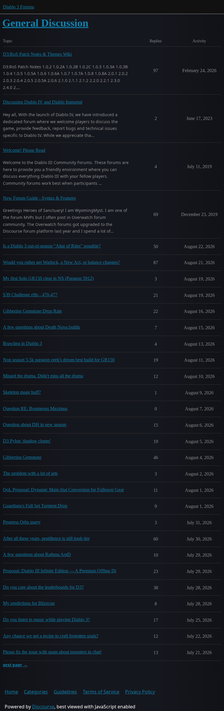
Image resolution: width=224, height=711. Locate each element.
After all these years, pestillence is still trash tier (46, 538)
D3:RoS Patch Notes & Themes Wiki (37, 54)
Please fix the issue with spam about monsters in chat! (52, 651)
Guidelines (65, 692)
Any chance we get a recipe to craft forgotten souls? (50, 635)
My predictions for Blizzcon (29, 603)
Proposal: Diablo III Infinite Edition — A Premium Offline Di (59, 570)
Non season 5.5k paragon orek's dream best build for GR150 (59, 359)
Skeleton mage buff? (22, 392)
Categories (36, 692)
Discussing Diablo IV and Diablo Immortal (42, 102)
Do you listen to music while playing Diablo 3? (46, 619)
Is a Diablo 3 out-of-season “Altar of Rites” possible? (52, 245)
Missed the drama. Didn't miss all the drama (43, 375)
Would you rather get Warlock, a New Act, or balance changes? (61, 262)
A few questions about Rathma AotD (37, 554)
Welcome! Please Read (24, 150)
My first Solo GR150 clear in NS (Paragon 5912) (48, 278)
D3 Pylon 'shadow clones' (27, 440)
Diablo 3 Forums (18, 6)
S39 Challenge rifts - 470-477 (30, 294)
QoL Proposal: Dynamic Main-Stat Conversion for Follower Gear (63, 489)
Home (11, 692)
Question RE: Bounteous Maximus (35, 408)
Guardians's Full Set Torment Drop (35, 505)
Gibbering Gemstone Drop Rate (32, 311)
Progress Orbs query (22, 522)
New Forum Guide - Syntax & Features (39, 198)
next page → (15, 664)
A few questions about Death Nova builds (41, 327)
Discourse (43, 706)
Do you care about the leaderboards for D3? (43, 587)
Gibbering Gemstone (22, 457)
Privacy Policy (140, 692)
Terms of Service (101, 692)
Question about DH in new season (34, 424)
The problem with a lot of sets (30, 473)
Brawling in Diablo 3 (22, 343)
